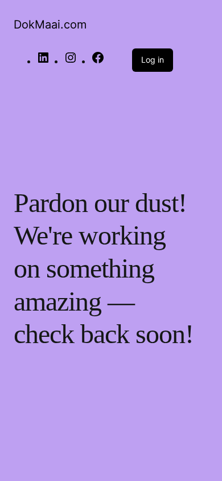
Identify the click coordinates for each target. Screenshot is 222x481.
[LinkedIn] (43, 61)
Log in (152, 59)
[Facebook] (98, 61)
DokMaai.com (50, 24)
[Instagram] (70, 61)
